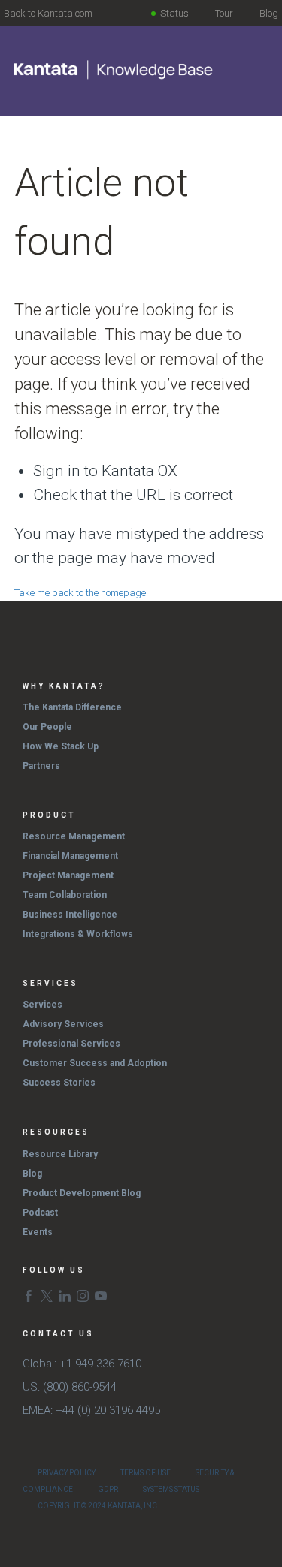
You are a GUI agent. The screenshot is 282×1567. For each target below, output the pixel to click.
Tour (224, 13)
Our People (47, 727)
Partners (41, 766)
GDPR (108, 1489)
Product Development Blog (82, 1193)
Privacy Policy (67, 1473)
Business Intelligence (70, 914)
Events (38, 1232)
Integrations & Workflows (78, 934)
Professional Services (71, 1043)
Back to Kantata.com (48, 13)
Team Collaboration (65, 895)
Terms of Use (145, 1473)
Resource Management (74, 836)
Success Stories (59, 1082)
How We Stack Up (61, 746)
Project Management (68, 875)
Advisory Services (63, 1024)
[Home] (114, 70)
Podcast (40, 1212)
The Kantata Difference (72, 707)
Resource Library (60, 1154)
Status (174, 13)
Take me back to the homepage (80, 592)
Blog (268, 13)
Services (42, 1004)
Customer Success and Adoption (95, 1063)
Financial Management (70, 856)
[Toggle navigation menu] (241, 71)
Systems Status (171, 1489)
